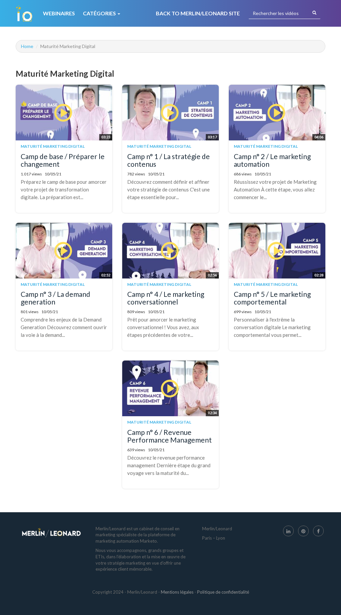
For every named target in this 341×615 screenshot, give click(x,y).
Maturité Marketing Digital (53, 146)
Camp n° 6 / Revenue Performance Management (169, 436)
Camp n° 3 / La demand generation (55, 298)
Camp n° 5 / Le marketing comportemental (272, 298)
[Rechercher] (314, 13)
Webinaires (59, 13)
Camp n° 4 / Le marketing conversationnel (165, 298)
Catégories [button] (100, 13)
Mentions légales (177, 592)
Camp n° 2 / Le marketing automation (272, 160)
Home (27, 46)
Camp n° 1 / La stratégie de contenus (168, 160)
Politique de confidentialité (223, 592)
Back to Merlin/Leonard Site (198, 13)
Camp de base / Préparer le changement (63, 160)
